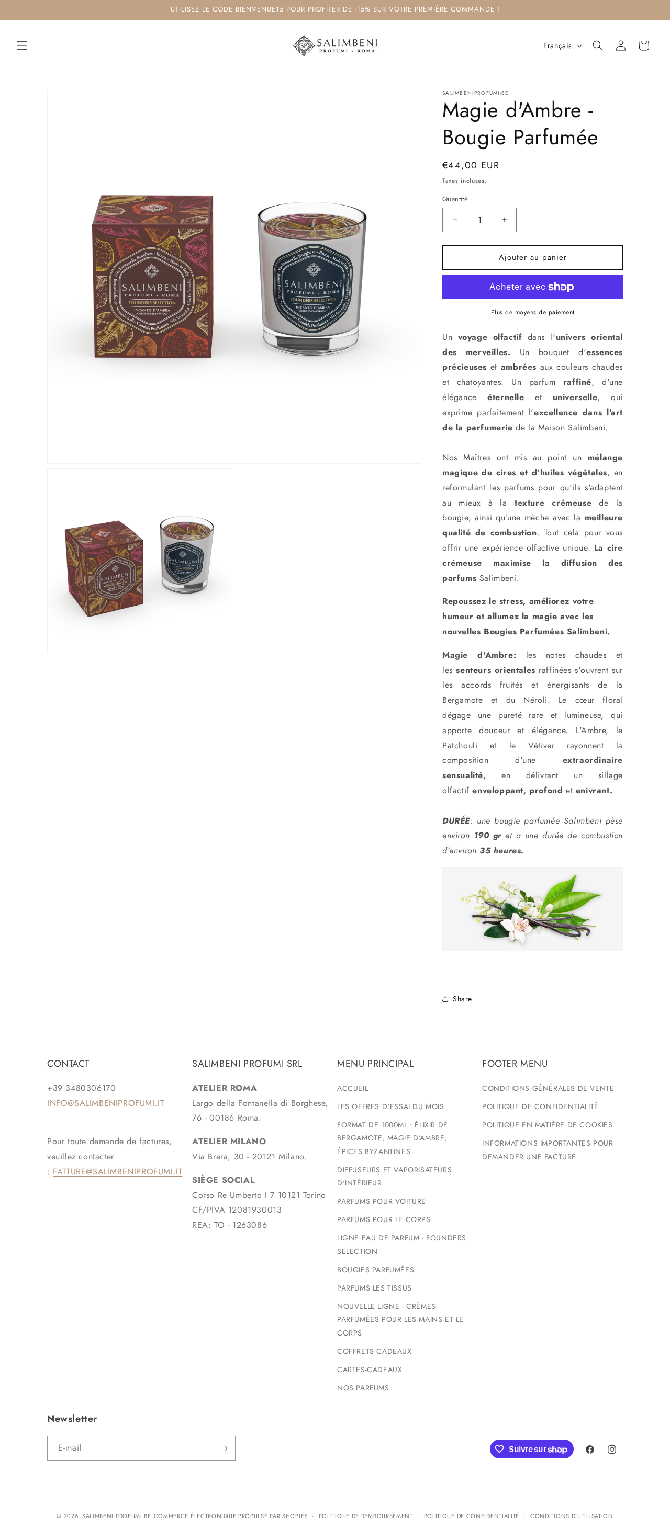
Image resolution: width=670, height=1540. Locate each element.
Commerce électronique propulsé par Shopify (231, 1516)
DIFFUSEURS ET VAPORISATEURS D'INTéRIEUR (394, 1176)
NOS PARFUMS (363, 1388)
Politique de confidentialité (472, 1516)
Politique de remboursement (366, 1516)
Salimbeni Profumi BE (116, 1516)
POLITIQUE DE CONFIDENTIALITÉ (540, 1106)
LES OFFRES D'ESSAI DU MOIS (390, 1106)
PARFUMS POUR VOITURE (381, 1201)
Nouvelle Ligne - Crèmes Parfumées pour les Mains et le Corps (400, 1319)
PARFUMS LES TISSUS (374, 1288)
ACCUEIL (352, 1088)
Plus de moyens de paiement (533, 312)
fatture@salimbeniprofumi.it (117, 1172)
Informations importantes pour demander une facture (547, 1149)
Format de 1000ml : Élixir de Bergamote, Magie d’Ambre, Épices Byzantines (392, 1138)
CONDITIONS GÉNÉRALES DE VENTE (548, 1088)
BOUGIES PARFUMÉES (375, 1269)
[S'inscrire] (223, 1448)
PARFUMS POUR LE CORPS (384, 1219)
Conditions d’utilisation (571, 1516)
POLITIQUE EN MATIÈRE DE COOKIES (547, 1125)
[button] (22, 45)
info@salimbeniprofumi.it (105, 1103)
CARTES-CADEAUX (369, 1369)
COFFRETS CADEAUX (374, 1351)
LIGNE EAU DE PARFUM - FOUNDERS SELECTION (401, 1244)
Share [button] (462, 999)
